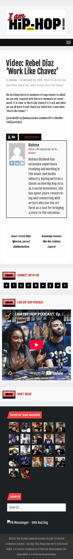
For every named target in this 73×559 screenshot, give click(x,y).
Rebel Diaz (23, 85)
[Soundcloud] (57, 285)
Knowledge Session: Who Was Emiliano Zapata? (52, 241)
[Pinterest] (36, 285)
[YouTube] (50, 285)
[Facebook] (11, 163)
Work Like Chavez (54, 85)
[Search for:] (36, 507)
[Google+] (21, 285)
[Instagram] (22, 163)
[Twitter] (6, 285)
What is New (50, 80)
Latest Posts (32, 137)
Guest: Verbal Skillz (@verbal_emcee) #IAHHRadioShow (21, 241)
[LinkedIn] (17, 163)
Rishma (13, 80)
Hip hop (62, 80)
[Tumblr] (65, 285)
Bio (13, 137)
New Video (11, 85)
